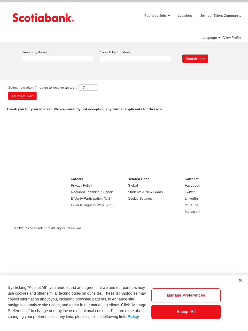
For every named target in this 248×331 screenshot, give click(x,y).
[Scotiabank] (43, 17)
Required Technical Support (92, 192)
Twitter (190, 192)
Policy (133, 317)
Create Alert (23, 96)
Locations (185, 15)
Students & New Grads (145, 192)
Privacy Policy (81, 185)
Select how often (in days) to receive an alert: (43, 87)
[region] (124, 303)
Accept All (186, 312)
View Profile (232, 37)
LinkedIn (191, 198)
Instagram (192, 211)
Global (133, 185)
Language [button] (210, 37)
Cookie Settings (140, 198)
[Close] (240, 280)
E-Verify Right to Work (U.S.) (93, 205)
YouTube (191, 205)
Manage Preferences (186, 295)
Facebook (192, 185)
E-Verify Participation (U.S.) (92, 198)
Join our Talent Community (220, 15)
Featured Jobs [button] (156, 15)
